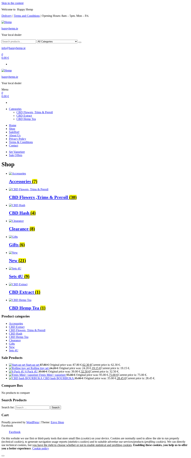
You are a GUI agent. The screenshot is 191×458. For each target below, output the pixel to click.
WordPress (32, 422)
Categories (15, 108)
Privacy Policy (17, 138)
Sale (14, 132)
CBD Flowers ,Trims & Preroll (34, 112)
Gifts (12, 343)
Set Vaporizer (17, 151)
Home (12, 125)
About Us (15, 135)
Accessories (16, 323)
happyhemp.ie (9, 28)
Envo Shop (57, 422)
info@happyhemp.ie (13, 48)
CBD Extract (24, 115)
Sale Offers (15, 155)
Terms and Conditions (27, 15)
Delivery (6, 15)
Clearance (15, 340)
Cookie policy (40, 448)
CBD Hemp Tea (26, 119)
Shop (12, 128)
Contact (13, 145)
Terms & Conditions (21, 142)
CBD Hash (15, 333)
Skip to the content (12, 3)
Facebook (15, 432)
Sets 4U (13, 350)
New (12, 347)
